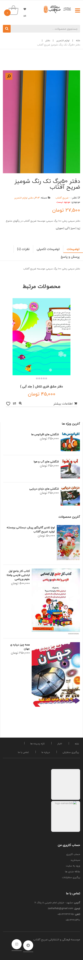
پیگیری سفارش (71, 752)
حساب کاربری (73, 854)
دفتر (47, 40)
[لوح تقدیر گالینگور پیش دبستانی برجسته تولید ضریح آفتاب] (68, 543)
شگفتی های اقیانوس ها (45, 434)
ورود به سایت (73, 866)
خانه (78, 40)
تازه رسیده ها (37, 743)
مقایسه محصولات (23, 16)
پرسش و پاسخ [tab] (70, 256)
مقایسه (14, 403)
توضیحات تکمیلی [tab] (48, 249)
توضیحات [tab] (73, 249)
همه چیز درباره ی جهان (20, 646)
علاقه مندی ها (23, 9)
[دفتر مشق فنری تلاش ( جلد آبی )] (41, 336)
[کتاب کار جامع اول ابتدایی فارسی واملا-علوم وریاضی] (56, 601)
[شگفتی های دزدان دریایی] (70, 496)
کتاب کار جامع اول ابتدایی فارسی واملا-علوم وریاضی (18, 575)
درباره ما (46, 752)
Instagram (17, 944)
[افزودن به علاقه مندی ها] (9, 403)
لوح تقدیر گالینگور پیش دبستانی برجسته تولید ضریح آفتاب (31, 529)
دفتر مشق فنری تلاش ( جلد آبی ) (41, 386)
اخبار (59, 743)
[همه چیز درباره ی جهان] (56, 674)
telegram (28, 945)
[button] (8, 76)
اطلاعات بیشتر (63, 403)
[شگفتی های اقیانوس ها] (70, 441)
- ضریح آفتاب (62, 198)
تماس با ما (23, 752)
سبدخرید (75, 860)
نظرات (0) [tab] (23, 249)
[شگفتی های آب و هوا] (70, 468)
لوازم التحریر (62, 40)
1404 (37, 198)
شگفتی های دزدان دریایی (44, 488)
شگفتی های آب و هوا (46, 461)
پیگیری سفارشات (71, 877)
